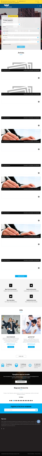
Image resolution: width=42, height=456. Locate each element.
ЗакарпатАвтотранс (5, 453)
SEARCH (21, 46)
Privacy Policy (37, 453)
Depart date (5, 31)
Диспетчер (31, 337)
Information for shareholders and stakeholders (10, 2)
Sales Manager (11, 337)
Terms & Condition (31, 453)
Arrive (4, 26)
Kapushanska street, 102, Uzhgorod (8, 1)
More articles (21, 276)
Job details (11, 346)
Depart (4, 22)
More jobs (21, 356)
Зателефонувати (21, 381)
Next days (5, 35)
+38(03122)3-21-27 (22, 1)
